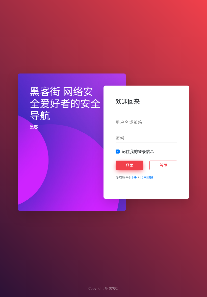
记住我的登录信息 (138, 151)
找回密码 (146, 177)
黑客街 (114, 288)
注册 (133, 177)
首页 (163, 165)
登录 (129, 165)
